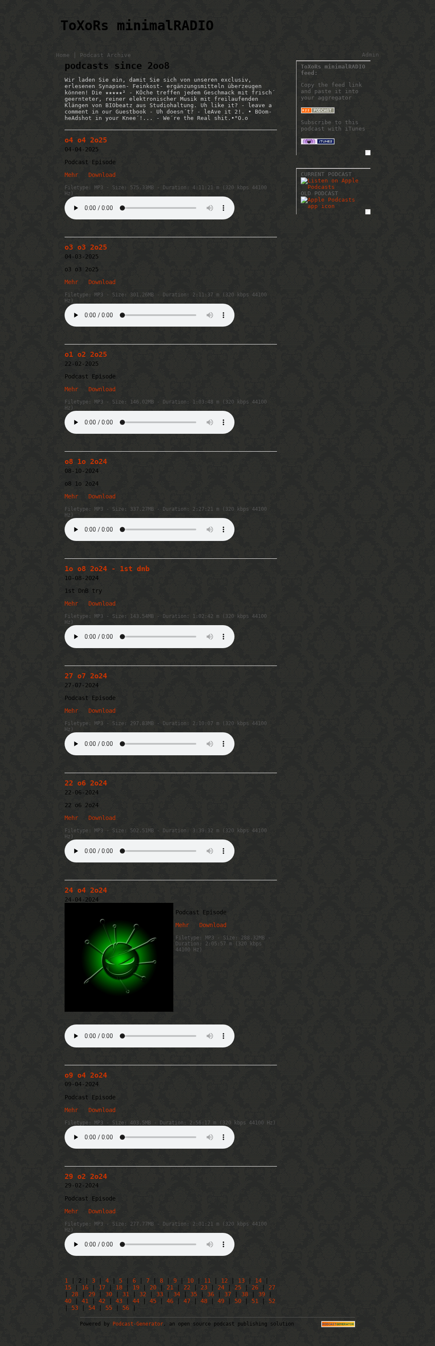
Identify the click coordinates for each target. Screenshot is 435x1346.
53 (74, 1307)
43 (119, 1301)
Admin (370, 54)
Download (100, 174)
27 (271, 1287)
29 (91, 1294)
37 (227, 1294)
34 (176, 1294)
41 (85, 1301)
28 (74, 1294)
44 (136, 1301)
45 (153, 1301)
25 (237, 1287)
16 (85, 1287)
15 (68, 1287)
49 (221, 1301)
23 (204, 1287)
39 (261, 1294)
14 (258, 1280)
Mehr (71, 174)
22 (187, 1287)
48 (204, 1301)
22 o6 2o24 (86, 783)
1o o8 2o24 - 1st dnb (107, 568)
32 (142, 1294)
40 (68, 1301)
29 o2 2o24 (86, 1176)
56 (125, 1307)
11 (207, 1280)
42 (102, 1301)
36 (210, 1294)
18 (119, 1287)
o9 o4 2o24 (86, 1075)
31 (125, 1294)
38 (244, 1294)
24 (221, 1287)
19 (136, 1287)
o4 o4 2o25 (86, 140)
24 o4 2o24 (86, 890)
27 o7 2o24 (86, 676)
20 (153, 1287)
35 (193, 1294)
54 (91, 1307)
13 (241, 1280)
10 (190, 1280)
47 (187, 1301)
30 (108, 1294)
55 (108, 1307)
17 (102, 1287)
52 (271, 1301)
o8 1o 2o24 (86, 461)
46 (170, 1301)
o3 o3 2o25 (86, 247)
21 (170, 1287)
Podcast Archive (105, 55)
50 (237, 1301)
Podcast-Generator (138, 1324)
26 (254, 1287)
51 (254, 1301)
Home (63, 55)
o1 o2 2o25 (86, 354)
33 (159, 1294)
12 (224, 1280)
